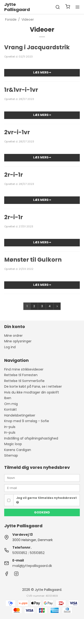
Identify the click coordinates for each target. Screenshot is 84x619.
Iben (7, 398)
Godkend (42, 512)
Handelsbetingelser (19, 415)
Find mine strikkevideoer (23, 369)
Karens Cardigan (17, 449)
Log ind (10, 347)
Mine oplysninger (18, 341)
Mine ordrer (13, 335)
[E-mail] (42, 487)
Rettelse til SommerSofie (24, 380)
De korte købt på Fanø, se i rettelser (33, 386)
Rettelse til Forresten (21, 375)
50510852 (19, 552)
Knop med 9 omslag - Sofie (26, 421)
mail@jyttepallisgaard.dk (32, 565)
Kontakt (10, 409)
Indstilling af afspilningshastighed (31, 438)
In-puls (9, 426)
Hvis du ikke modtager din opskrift (31, 392)
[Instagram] (16, 575)
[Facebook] (6, 575)
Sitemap (11, 455)
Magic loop (13, 444)
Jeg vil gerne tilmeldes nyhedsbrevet (46, 498)
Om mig (11, 403)
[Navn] (42, 477)
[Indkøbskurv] (67, 7)
